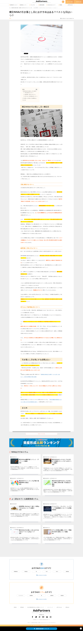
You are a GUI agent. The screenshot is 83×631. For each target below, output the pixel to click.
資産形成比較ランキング (42, 628)
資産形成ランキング (13, 4)
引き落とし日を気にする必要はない (30, 98)
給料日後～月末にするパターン (30, 94)
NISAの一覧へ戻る (41, 433)
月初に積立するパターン (29, 92)
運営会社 (67, 607)
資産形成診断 (42, 4)
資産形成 (67, 571)
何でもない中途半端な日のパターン (31, 96)
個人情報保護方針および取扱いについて (35, 607)
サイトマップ (50, 607)
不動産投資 (16, 571)
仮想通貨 (31, 595)
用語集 (61, 4)
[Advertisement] (41, 551)
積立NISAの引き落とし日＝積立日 (29, 91)
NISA (46, 571)
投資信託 (26, 571)
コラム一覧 (32, 4)
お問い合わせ (70, 4)
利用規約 (22, 607)
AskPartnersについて (51, 4)
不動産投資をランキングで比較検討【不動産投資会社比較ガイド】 (41, 619)
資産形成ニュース (23, 4)
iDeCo (57, 571)
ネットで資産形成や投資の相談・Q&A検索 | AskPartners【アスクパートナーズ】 (39, 622)
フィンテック (21, 595)
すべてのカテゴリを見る (42, 575)
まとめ (24, 100)
